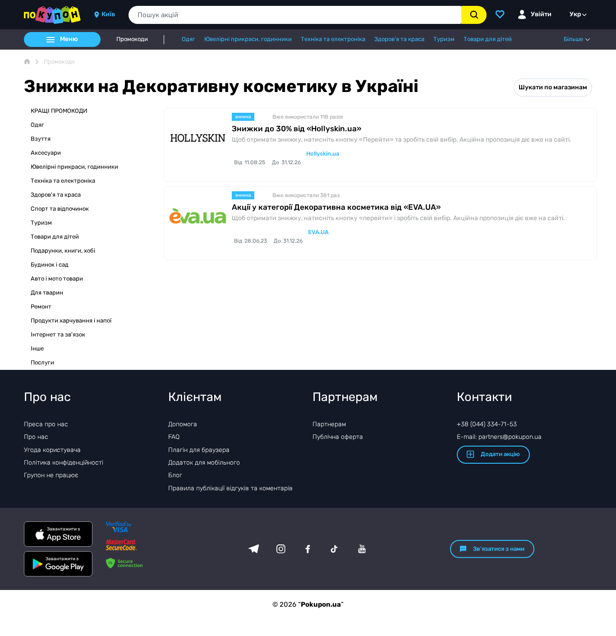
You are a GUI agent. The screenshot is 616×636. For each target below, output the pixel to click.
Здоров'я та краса (56, 194)
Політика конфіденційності (63, 462)
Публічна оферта (338, 437)
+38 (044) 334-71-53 (487, 424)
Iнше (37, 348)
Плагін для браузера (199, 450)
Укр (575, 14)
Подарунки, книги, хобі (63, 250)
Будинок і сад (50, 264)
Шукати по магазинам (553, 87)
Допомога (182, 424)
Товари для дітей (55, 236)
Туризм (41, 222)
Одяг (37, 124)
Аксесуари (46, 152)
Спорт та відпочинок (60, 208)
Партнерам (329, 424)
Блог (175, 475)
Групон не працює (51, 475)
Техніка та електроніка (63, 180)
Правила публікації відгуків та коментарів (230, 488)
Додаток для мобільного (204, 462)
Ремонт (41, 306)
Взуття (41, 138)
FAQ (173, 437)
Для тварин (47, 292)
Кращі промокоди (59, 110)
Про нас (36, 437)
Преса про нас (46, 424)
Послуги (42, 362)
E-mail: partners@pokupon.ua (499, 437)
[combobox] (295, 15)
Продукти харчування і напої (71, 320)
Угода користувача (52, 450)
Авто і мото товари (57, 278)
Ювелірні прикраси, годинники (74, 166)
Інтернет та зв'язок (58, 334)
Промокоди (132, 39)
